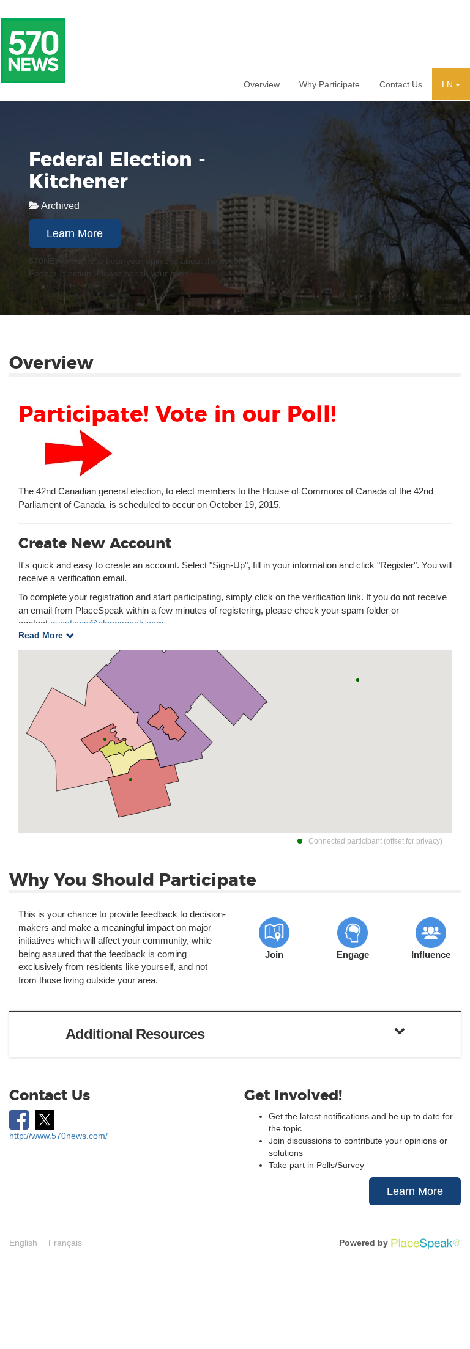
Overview (262, 84)
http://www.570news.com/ (58, 1136)
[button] (451, 84)
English (23, 1243)
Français (65, 1243)
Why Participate (329, 84)
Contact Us (400, 84)
